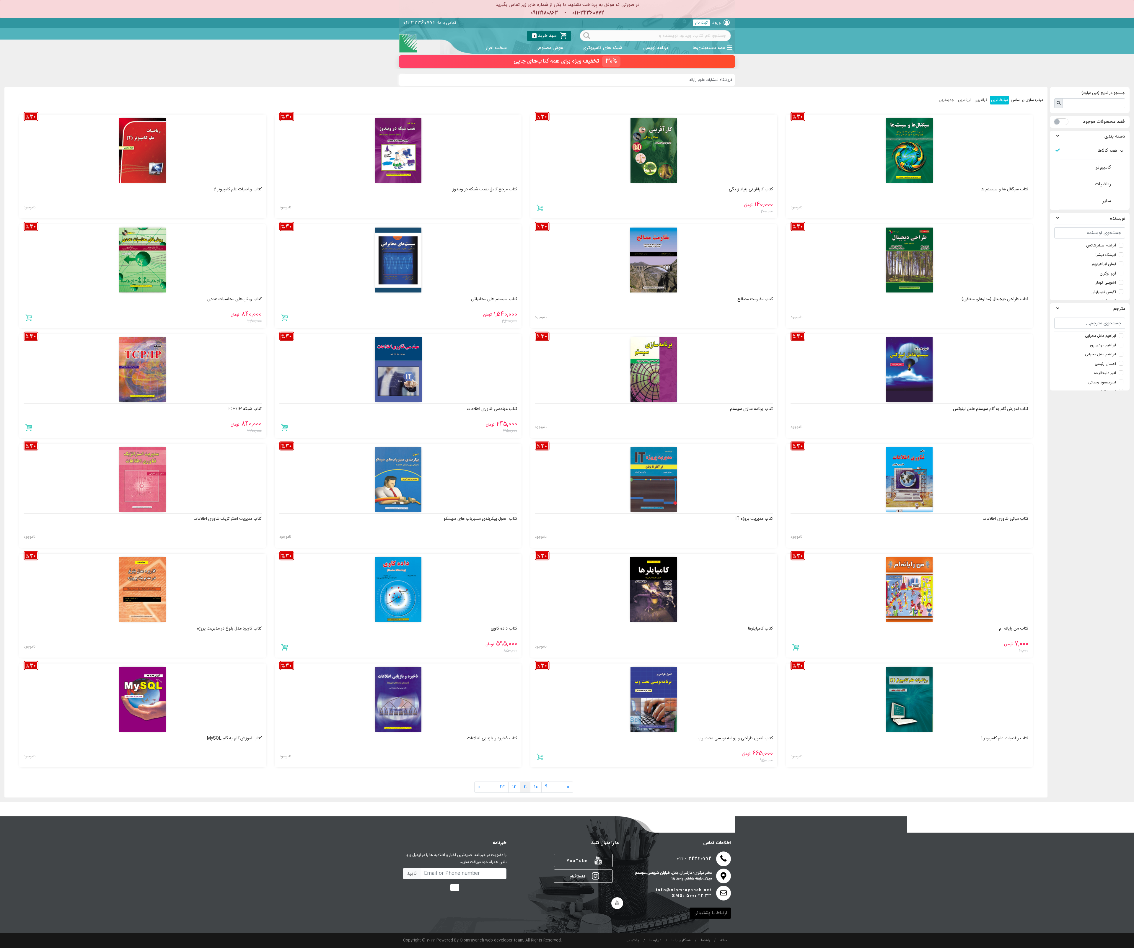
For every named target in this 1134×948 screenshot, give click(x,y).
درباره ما (655, 940)
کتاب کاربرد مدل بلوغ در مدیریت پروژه (229, 628)
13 (502, 787)
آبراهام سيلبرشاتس (1101, 246)
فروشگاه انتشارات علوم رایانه (710, 80)
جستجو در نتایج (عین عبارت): (1103, 93)
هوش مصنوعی (549, 48)
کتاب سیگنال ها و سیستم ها (1004, 189)
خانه (723, 940)
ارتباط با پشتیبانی (710, 913)
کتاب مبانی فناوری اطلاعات (1005, 518)
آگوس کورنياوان (1103, 292)
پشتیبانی (632, 940)
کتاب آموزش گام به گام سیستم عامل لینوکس (990, 409)
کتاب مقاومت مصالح (755, 299)
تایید (412, 873)
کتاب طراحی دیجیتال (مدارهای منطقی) (995, 299)
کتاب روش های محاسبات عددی (234, 299)
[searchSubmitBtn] (587, 35)
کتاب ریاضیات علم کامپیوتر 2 (238, 189)
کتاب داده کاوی (504, 628)
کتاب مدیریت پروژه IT (754, 518)
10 (536, 787)
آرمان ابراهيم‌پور (1104, 264)
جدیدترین (946, 100)
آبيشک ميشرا (1106, 255)
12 (514, 787)
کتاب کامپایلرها (760, 628)
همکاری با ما (681, 940)
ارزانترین (964, 100)
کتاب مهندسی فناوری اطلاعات (492, 409)
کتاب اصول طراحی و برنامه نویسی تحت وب (735, 738)
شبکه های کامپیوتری (602, 48)
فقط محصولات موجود (1104, 122)
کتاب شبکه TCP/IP (244, 409)
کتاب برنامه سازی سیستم (751, 409)
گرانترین (981, 100)
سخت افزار (496, 48)
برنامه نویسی (655, 48)
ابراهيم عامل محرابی (1100, 336)
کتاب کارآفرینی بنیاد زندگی (751, 189)
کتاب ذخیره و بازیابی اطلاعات (492, 738)
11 (525, 787)
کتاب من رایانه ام (1013, 628)
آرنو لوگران (1108, 274)
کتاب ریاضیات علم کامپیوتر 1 (1004, 738)
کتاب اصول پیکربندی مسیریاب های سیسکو (480, 518)
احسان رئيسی (1105, 364)
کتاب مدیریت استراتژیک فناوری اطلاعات (227, 518)
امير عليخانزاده (1105, 373)
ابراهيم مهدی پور (1103, 345)
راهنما (705, 940)
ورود (716, 23)
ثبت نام (701, 22)
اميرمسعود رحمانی (1102, 383)
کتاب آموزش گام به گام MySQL (234, 738)
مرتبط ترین (999, 100)
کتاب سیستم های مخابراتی (494, 299)
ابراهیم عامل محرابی (1100, 355)
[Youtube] (617, 903)
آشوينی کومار (1106, 283)
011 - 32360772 (694, 859)
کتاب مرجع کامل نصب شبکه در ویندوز (484, 189)
